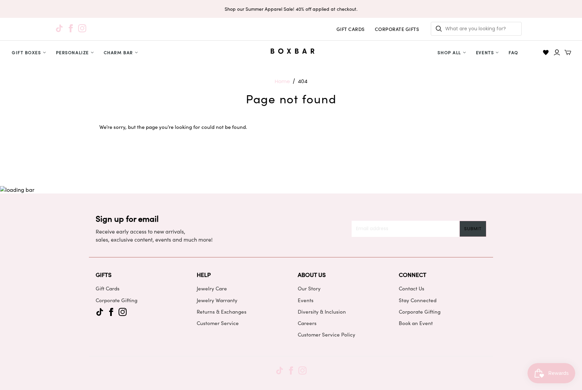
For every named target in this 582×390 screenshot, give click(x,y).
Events (485, 52)
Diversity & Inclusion (322, 311)
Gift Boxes (26, 52)
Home (282, 81)
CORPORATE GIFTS (397, 29)
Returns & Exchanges (222, 311)
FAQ (513, 52)
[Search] (439, 29)
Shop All (449, 52)
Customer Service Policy (326, 334)
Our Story (309, 288)
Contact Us (411, 288)
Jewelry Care (212, 288)
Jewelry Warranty (217, 300)
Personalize (72, 52)
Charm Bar (118, 52)
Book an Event (416, 323)
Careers (307, 323)
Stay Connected (418, 300)
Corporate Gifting (116, 300)
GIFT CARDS (350, 29)
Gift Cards (108, 288)
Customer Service (218, 323)
